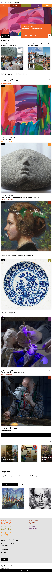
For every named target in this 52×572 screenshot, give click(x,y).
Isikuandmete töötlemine (6, 565)
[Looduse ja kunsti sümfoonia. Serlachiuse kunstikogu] (26, 226)
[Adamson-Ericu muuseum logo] (47, 5)
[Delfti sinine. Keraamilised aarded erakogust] (26, 284)
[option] (36, 31)
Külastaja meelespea (5, 569)
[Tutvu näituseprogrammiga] (9, 454)
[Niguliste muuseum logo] (36, 5)
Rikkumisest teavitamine (6, 566)
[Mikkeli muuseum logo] (26, 5)
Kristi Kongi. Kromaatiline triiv (32, 28)
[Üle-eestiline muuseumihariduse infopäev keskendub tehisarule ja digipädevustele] (12, 59)
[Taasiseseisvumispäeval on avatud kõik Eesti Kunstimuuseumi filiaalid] (39, 59)
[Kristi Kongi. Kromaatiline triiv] (26, 110)
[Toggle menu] (50, 2)
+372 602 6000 (5, 549)
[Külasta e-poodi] (29, 454)
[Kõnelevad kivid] (26, 168)
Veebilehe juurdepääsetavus (7, 564)
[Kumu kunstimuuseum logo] (5, 5)
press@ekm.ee (5, 552)
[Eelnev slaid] (2, 36)
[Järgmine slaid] (8, 36)
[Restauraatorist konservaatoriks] (26, 342)
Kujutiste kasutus (5, 568)
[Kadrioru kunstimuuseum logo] (15, 5)
